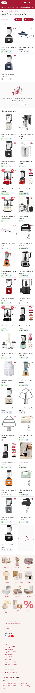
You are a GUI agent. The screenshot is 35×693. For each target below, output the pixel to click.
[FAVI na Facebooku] (5, 636)
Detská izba (6, 611)
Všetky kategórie (25, 7)
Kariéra (7, 628)
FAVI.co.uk (16, 686)
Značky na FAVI (9, 649)
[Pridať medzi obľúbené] (32, 28)
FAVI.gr (28, 686)
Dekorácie (11, 7)
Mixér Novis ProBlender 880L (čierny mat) (14, 463)
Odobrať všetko (13, 104)
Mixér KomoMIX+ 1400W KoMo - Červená (14, 271)
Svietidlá (6, 582)
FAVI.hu (21, 683)
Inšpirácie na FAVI (10, 652)
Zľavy (28, 611)
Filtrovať (29, 19)
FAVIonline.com (7, 677)
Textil (17, 7)
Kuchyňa (28, 582)
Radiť (19, 19)
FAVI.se (10, 686)
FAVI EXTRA (8, 659)
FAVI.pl (10, 683)
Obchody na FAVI (10, 647)
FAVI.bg (23, 686)
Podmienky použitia (11, 662)
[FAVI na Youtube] (12, 636)
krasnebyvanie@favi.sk (13, 623)
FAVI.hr (27, 683)
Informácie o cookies (11, 664)
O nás (6, 644)
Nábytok (3, 7)
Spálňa (29, 596)
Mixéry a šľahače (14, 11)
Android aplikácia (12, 672)
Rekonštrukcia (18, 582)
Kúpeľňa (6, 596)
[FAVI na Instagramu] (9, 636)
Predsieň (17, 611)
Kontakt (7, 626)
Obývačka (17, 596)
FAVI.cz (5, 683)
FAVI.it (5, 686)
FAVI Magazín (9, 654)
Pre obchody (8, 657)
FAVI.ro (16, 683)
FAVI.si (5, 688)
